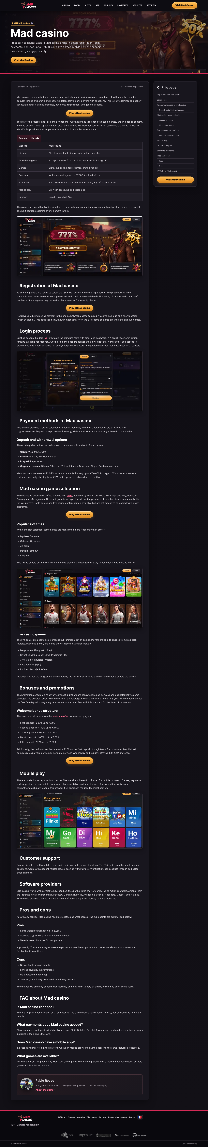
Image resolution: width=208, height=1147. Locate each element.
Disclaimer (92, 1117)
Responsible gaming (117, 1117)
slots (69, 495)
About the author (45, 1089)
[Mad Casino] (28, 5)
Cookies (81, 1117)
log (45, 337)
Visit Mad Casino (184, 5)
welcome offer (60, 716)
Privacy (102, 1117)
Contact (71, 1117)
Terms (132, 1117)
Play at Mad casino (79, 113)
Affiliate (61, 1117)
